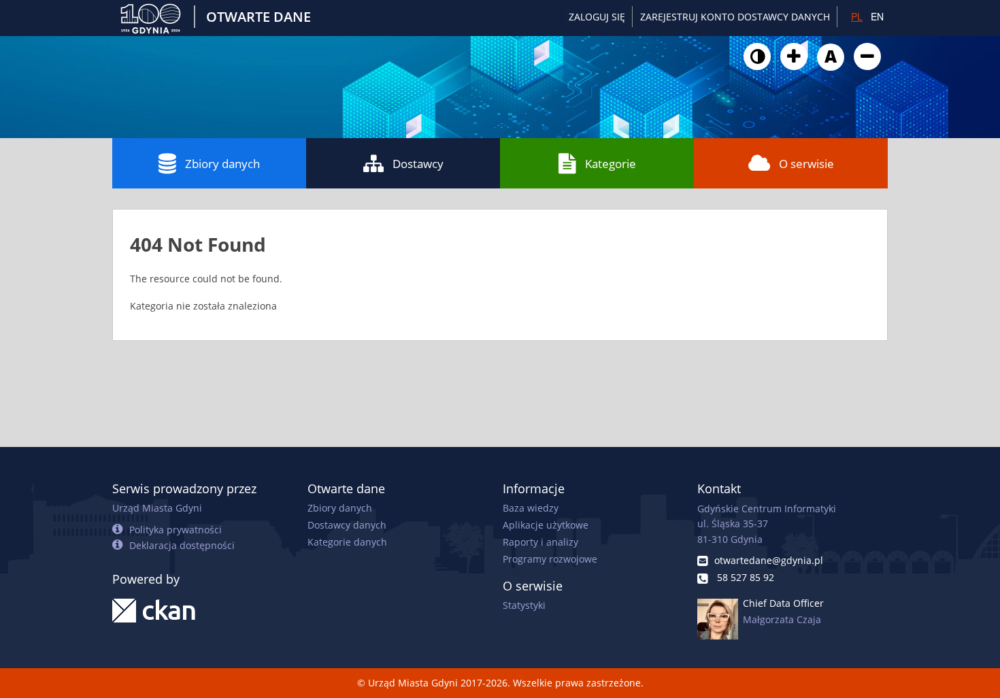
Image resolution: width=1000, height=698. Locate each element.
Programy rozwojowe (550, 558)
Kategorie (610, 163)
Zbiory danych (222, 163)
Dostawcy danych (346, 524)
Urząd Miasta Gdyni (157, 507)
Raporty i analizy (540, 541)
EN (877, 16)
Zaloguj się (597, 16)
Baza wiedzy (531, 507)
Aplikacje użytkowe (545, 524)
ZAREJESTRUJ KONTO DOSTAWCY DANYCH (735, 16)
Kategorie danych (347, 541)
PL (857, 16)
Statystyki (524, 605)
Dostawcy (418, 163)
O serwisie (806, 163)
